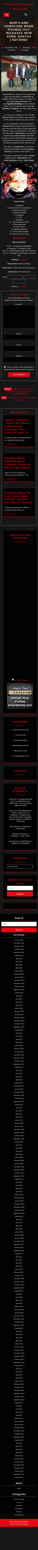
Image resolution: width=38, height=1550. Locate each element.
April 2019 (19, 1142)
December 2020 (19, 1080)
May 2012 (19, 1400)
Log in (19, 1439)
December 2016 (19, 1229)
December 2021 (19, 1043)
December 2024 (19, 931)
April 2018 (19, 1180)
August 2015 (19, 1279)
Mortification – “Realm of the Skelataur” (21, 793)
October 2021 (19, 1049)
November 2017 (19, 1195)
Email (19, 345)
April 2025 (19, 919)
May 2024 (19, 953)
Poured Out (29, 277)
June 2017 (19, 1211)
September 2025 (19, 903)
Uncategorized (18, 707)
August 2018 (19, 1167)
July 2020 (19, 1096)
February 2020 (19, 1111)
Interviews (18, 691)
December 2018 (19, 1155)
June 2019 (19, 1136)
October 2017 (19, 1198)
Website (19, 356)
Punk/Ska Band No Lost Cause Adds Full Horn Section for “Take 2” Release (19, 497)
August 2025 (19, 906)
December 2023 (19, 968)
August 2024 (19, 943)
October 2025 (19, 900)
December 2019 (19, 1117)
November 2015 (19, 1270)
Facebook (23, 260)
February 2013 (19, 1372)
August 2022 (19, 1018)
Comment (19, 304)
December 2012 (19, 1378)
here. (32, 151)
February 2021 (19, 1074)
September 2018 (19, 1164)
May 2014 (19, 1326)
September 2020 (19, 1090)
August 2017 (19, 1204)
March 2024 (19, 959)
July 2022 (19, 1021)
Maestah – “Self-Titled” (23, 778)
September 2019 (19, 1127)
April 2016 (19, 1254)
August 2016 (19, 1242)
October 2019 (19, 1124)
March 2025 (19, 922)
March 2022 (19, 1034)
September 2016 (19, 1239)
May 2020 (19, 1102)
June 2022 (19, 1024)
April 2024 (19, 956)
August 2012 (19, 1391)
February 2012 (19, 1409)
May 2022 (19, 1027)
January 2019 (19, 1152)
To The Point (19, 281)
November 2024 (19, 934)
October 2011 (19, 1422)
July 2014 (19, 1319)
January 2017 (19, 1226)
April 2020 (19, 1105)
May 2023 (19, 990)
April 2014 (19, 1329)
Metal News (22, 286)
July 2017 (19, 1208)
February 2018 (19, 1186)
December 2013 (19, 1341)
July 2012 (19, 1394)
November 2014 (19, 1307)
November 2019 (19, 1121)
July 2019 (19, 1133)
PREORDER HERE (19, 238)
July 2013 (19, 1357)
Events (18, 686)
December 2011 (19, 1416)
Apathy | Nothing (15, 277)
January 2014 (19, 1338)
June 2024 (19, 950)
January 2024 (19, 965)
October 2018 (19, 1161)
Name (19, 334)
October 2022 (19, 1012)
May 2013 (19, 1363)
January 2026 (19, 891)
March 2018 (19, 1183)
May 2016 (19, 1251)
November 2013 (19, 1344)
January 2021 (19, 1077)
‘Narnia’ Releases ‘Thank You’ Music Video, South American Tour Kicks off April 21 (17, 426)
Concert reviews (19, 681)
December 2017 (19, 1192)
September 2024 (19, 940)
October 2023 (19, 975)
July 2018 (19, 1170)
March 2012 (19, 1406)
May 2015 (19, 1288)
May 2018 (19, 1177)
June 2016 (19, 1248)
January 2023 (19, 1003)
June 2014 (19, 1322)
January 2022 (19, 1040)
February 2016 (19, 1260)
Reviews (17, 702)
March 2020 (19, 1108)
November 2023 (19, 972)
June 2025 (19, 912)
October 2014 (19, 1310)
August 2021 (19, 1055)
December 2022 (19, 1006)
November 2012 (19, 1382)
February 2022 (19, 1037)
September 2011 (19, 1425)
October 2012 (19, 1385)
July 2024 (19, 947)
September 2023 (19, 978)
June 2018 (19, 1173)
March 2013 (19, 1369)
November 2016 (19, 1232)
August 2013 (19, 1354)
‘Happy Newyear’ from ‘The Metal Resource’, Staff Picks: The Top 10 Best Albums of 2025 (20, 753)
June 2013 (19, 1360)
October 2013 (19, 1347)
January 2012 (19, 1413)
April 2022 (19, 1030)
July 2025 (19, 909)
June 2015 (19, 1285)
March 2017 (19, 1220)
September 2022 (19, 1015)
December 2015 (19, 1267)
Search (20, 845)
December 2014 (19, 1304)
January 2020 (19, 1114)
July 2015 (19, 1282)
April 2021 (19, 1068)
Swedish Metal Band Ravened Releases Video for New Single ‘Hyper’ (18, 462)
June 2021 (19, 1062)
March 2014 (19, 1332)
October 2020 (19, 1086)
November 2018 (19, 1158)
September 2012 (19, 1388)
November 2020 (19, 1083)
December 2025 (19, 894)
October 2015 (19, 1273)
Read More (11, 444)
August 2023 (19, 981)
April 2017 (19, 1217)
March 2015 (19, 1295)
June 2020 (19, 1099)
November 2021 (19, 1046)
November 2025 (19, 897)
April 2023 (19, 993)
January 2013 (19, 1375)
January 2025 (19, 928)
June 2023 (19, 987)
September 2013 (19, 1350)
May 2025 (19, 916)
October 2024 (19, 937)
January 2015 (19, 1301)
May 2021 (19, 1065)
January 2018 (19, 1189)
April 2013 (19, 1366)
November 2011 (19, 1419)
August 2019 (19, 1130)
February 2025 (19, 925)
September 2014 (19, 1313)
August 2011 (19, 1428)
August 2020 (19, 1093)
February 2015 (19, 1298)
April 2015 (19, 1291)
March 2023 (19, 996)
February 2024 (19, 962)
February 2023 (19, 999)
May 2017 (19, 1214)
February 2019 (19, 1149)
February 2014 (19, 1335)
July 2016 (19, 1245)
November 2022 (19, 1009)
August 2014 (19, 1316)
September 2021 (19, 1052)
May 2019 (19, 1139)
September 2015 (19, 1276)
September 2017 (19, 1201)
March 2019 (19, 1145)
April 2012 (19, 1403)
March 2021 (19, 1071)
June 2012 (19, 1397)
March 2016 (19, 1257)
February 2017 (19, 1223)
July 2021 (19, 1058)
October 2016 (19, 1236)
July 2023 (19, 984)
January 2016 (19, 1264)
